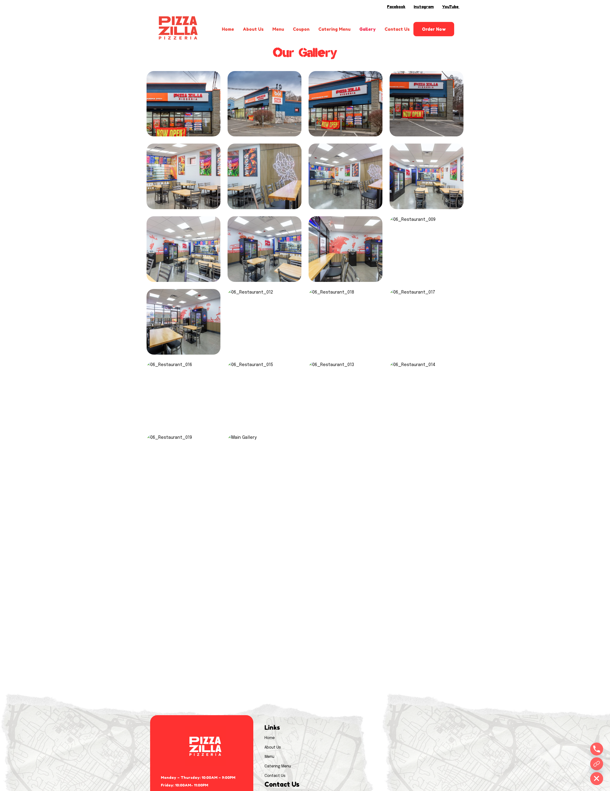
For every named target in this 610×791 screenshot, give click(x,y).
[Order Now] (596, 763)
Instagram (424, 6)
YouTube (450, 6)
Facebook (396, 6)
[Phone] (596, 749)
